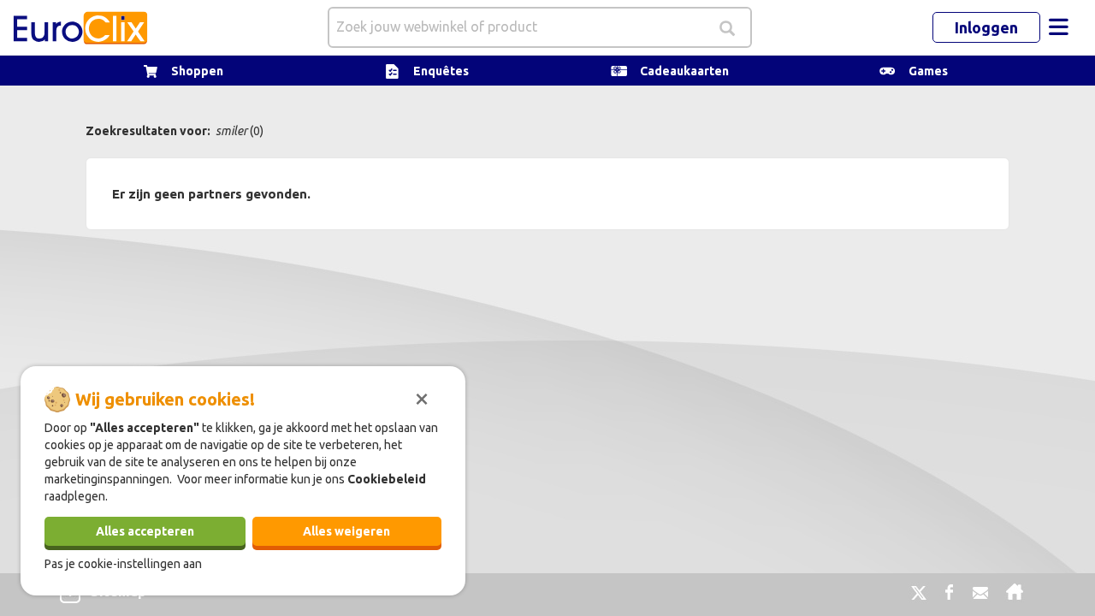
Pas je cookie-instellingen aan (123, 564)
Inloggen (986, 27)
